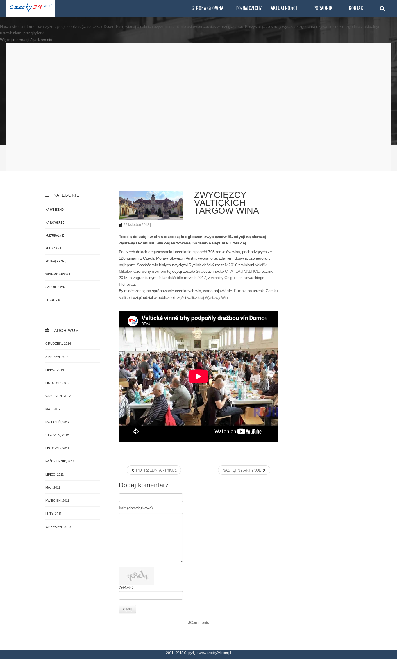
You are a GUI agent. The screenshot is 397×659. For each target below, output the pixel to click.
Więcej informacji (15, 39)
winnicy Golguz (224, 277)
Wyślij (127, 609)
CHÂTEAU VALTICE (242, 271)
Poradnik (323, 8)
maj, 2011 (52, 487)
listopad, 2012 (57, 383)
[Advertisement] (199, 107)
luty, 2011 (53, 513)
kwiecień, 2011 (57, 500)
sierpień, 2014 (57, 356)
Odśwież (126, 587)
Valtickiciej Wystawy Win (207, 297)
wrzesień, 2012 (58, 396)
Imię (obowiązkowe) (136, 508)
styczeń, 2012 (57, 435)
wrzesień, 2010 (58, 526)
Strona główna (207, 8)
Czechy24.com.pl (30, 9)
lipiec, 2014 (54, 370)
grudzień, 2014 (58, 343)
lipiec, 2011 (54, 474)
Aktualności (284, 8)
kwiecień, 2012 (57, 422)
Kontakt (357, 8)
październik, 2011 (59, 461)
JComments (198, 622)
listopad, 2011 (57, 448)
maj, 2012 (52, 409)
